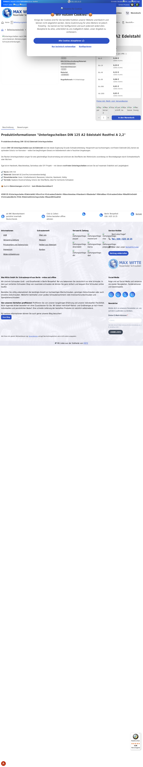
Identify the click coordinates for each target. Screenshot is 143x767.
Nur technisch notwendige (64, 46)
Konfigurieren (85, 46)
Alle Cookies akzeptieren (70, 41)
